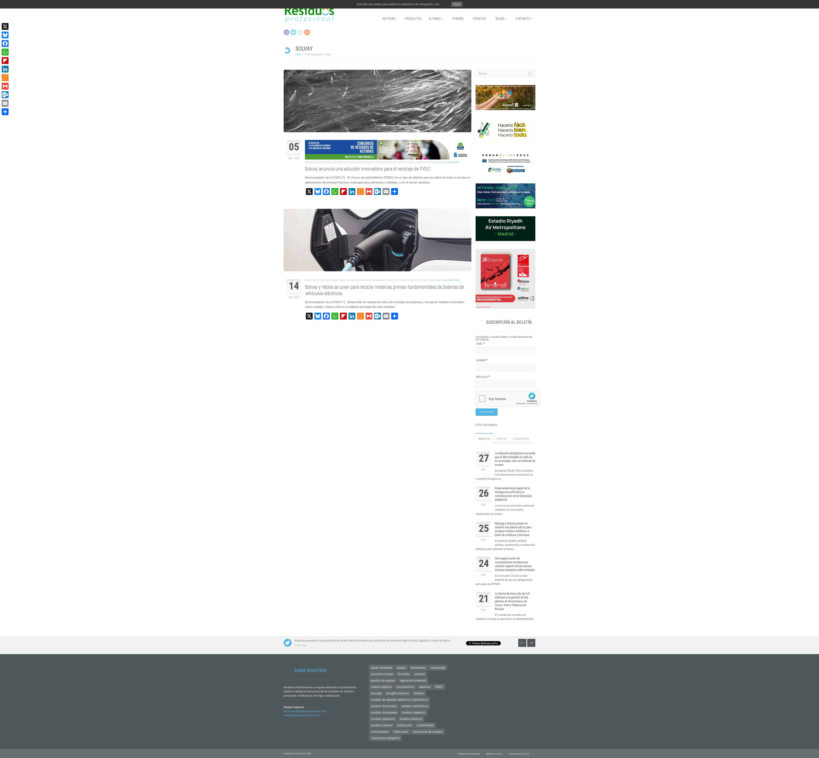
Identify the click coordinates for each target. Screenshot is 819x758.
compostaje (438, 667)
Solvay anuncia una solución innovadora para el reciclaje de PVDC (367, 169)
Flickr (300, 32)
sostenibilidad (425, 725)
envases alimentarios (377, 162)
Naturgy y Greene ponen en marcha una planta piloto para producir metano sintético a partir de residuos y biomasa (513, 529)
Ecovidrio (404, 674)
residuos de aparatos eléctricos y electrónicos (399, 699)
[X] (5, 26)
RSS (307, 32)
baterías (339, 280)
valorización (400, 731)
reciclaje (411, 162)
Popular (501, 438)
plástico (394, 162)
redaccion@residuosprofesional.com (305, 711)
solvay (432, 162)
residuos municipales (384, 712)
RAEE (439, 686)
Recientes (484, 438)
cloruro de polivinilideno (349, 162)
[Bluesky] (5, 35)
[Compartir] (5, 111)
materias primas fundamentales (369, 280)
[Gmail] (5, 86)
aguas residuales (381, 667)
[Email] (5, 103)
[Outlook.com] (5, 94)
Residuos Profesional (322, 162)
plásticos (424, 686)
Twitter (293, 32)
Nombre (482, 360)
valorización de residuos (428, 731)
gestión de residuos (383, 680)
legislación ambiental (413, 680)
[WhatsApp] (5, 52)
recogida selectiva (397, 693)
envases (419, 674)
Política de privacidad (469, 753)
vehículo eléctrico (418, 280)
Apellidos (483, 376)
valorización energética (385, 738)
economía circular (382, 674)
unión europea (379, 731)
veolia (433, 280)
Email (480, 343)
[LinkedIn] (5, 69)
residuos (423, 162)
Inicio (298, 54)
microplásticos (405, 686)
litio (347, 280)
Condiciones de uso (519, 753)
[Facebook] (5, 43)
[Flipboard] (5, 60)
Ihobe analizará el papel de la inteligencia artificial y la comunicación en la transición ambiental (513, 494)
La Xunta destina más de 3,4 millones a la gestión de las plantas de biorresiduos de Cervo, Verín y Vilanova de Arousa (512, 601)
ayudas (401, 667)
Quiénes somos (494, 753)
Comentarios (521, 438)
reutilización (404, 725)
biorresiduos (418, 667)
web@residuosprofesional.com (302, 715)
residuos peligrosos (383, 718)
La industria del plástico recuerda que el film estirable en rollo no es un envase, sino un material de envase (515, 459)
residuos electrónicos (415, 706)
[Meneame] (5, 77)
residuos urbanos (381, 725)
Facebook (286, 32)
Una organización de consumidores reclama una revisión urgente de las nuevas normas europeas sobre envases (515, 564)
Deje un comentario (447, 162)
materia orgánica (381, 686)
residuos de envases (384, 706)
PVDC (402, 162)
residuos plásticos (411, 718)
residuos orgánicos (413, 712)
